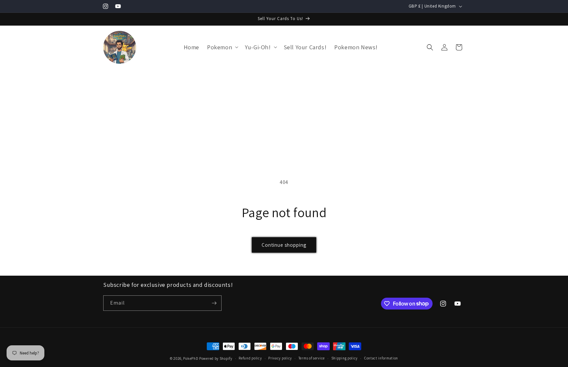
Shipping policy (344, 358)
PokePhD (190, 358)
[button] (222, 47)
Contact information (381, 358)
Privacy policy (280, 358)
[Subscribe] (214, 303)
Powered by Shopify (215, 358)
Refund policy (250, 358)
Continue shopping (284, 245)
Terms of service (311, 358)
